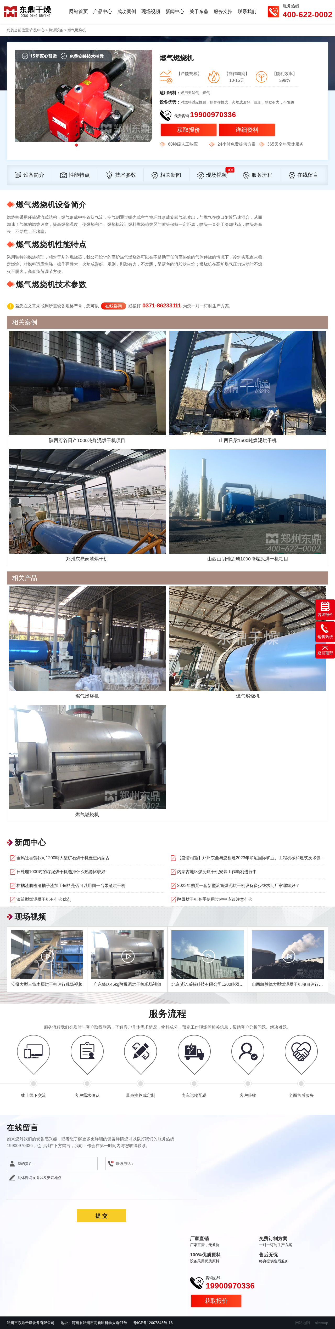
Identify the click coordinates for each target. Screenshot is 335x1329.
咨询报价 (325, 614)
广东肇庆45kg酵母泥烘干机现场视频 (127, 984)
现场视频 (150, 11)
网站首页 (78, 11)
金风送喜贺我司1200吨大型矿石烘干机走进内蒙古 (63, 858)
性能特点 (79, 175)
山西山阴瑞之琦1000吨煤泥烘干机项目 (247, 559)
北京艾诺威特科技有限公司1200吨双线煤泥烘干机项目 (222, 984)
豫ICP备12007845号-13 (153, 1323)
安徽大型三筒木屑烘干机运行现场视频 (46, 984)
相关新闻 (170, 175)
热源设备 (56, 30)
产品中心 (102, 11)
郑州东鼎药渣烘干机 (87, 559)
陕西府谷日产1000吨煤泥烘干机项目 (87, 440)
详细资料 (247, 130)
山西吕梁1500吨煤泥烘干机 (248, 440)
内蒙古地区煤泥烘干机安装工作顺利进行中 (217, 871)
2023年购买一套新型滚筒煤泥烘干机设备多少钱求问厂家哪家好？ (238, 885)
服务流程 (262, 175)
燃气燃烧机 (87, 696)
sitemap (321, 1323)
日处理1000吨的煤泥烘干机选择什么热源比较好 (60, 871)
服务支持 (223, 11)
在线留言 (307, 175)
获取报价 (188, 130)
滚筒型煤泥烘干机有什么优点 (43, 899)
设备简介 (33, 175)
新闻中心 (174, 11)
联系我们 (247, 11)
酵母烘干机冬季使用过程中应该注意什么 (215, 899)
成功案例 (126, 11)
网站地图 (302, 1323)
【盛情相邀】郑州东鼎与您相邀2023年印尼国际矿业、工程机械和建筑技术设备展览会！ (251, 858)
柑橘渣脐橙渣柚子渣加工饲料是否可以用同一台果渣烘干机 (70, 885)
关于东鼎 (198, 11)
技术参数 (125, 175)
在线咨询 (113, 306)
